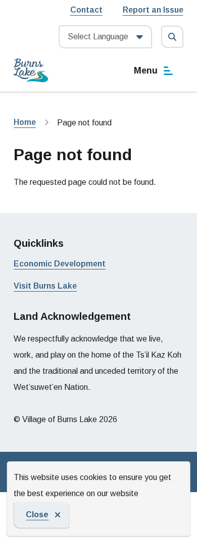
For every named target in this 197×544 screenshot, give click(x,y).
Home (25, 122)
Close (37, 514)
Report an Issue (153, 10)
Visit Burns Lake (45, 286)
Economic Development (60, 263)
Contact (86, 10)
